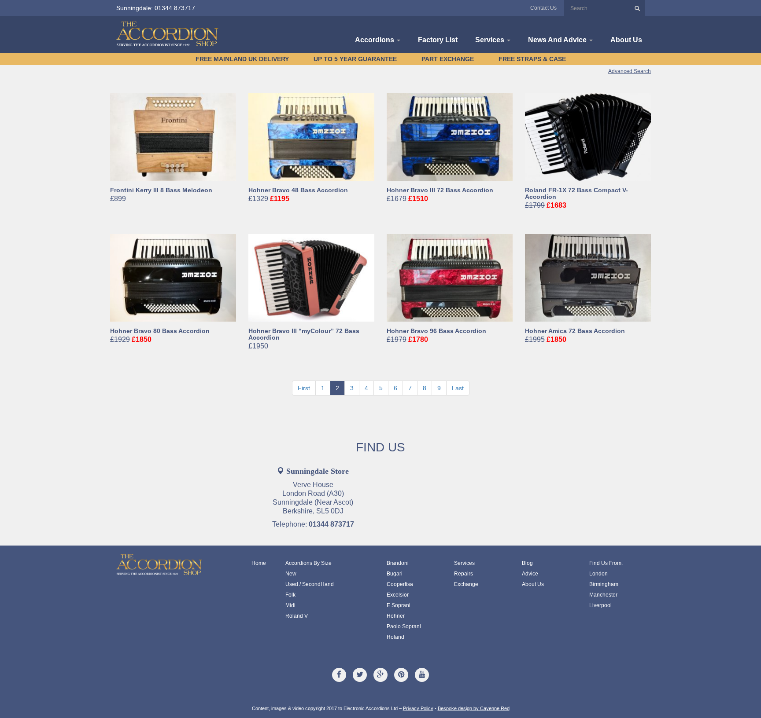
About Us (626, 40)
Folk (290, 595)
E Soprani (398, 605)
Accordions (375, 40)
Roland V (296, 616)
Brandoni (398, 563)
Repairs (463, 574)
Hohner (396, 616)
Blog (527, 563)
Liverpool (600, 605)
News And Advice (558, 40)
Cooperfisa (400, 584)
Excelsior (398, 595)
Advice (530, 574)
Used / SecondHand (309, 584)
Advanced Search (629, 71)
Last (458, 388)
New (290, 574)
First (304, 388)
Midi (290, 605)
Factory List (438, 40)
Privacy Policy (418, 708)
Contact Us (543, 8)
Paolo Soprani (404, 626)
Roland (395, 637)
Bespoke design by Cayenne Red (474, 708)
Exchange (466, 584)
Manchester (603, 595)
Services (490, 40)
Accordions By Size (308, 563)
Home (258, 563)
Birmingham (603, 584)
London (598, 574)
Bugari (395, 574)
